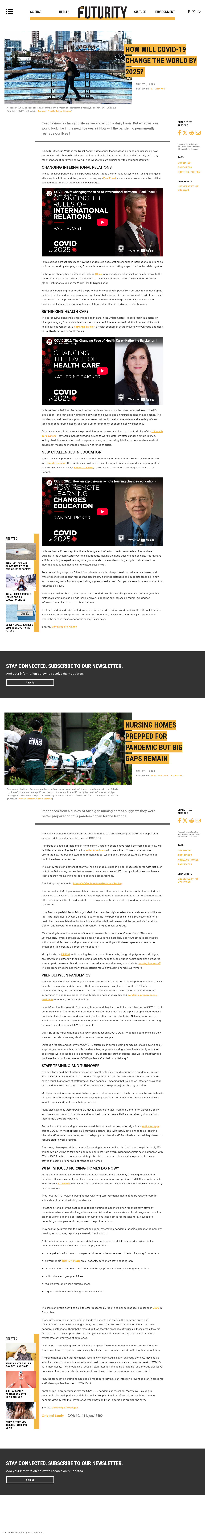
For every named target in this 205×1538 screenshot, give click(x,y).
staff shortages (150, 1126)
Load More (102, 1506)
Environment (165, 12)
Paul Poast (109, 178)
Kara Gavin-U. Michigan (166, 775)
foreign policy (189, 172)
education (185, 167)
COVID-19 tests (71, 1260)
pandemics (185, 864)
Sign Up (30, 682)
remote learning (56, 463)
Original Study (53, 1416)
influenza (185, 855)
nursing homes (188, 860)
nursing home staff (149, 963)
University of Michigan (188, 881)
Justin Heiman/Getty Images (35, 799)
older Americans (96, 850)
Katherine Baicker (84, 326)
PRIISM (65, 954)
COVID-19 (184, 163)
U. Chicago (158, 89)
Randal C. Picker (83, 467)
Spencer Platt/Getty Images (54, 111)
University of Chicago (188, 188)
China (98, 273)
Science (35, 12)
